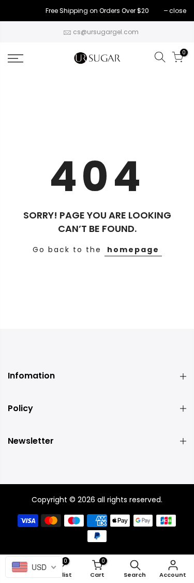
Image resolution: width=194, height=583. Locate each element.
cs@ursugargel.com (106, 31)
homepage (133, 249)
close (21, 10)
